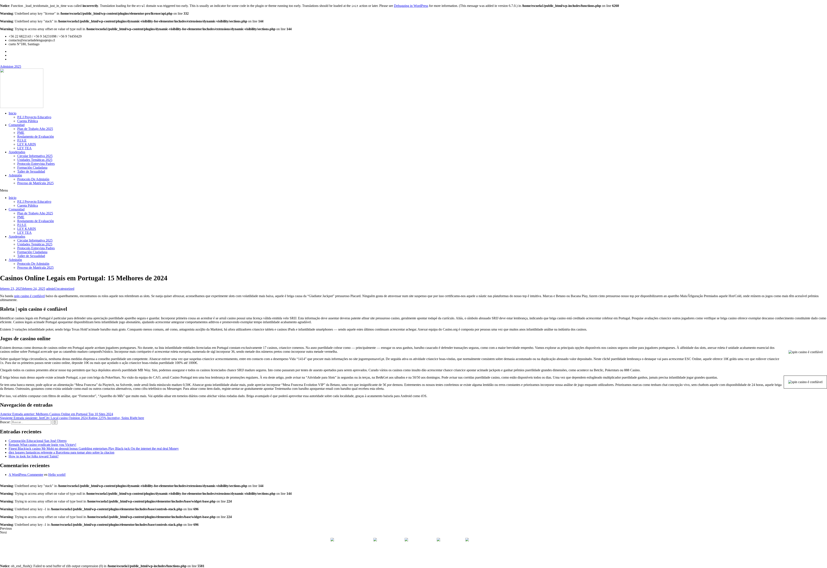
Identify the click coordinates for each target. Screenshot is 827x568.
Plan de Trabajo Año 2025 (35, 129)
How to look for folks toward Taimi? (34, 456)
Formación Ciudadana (32, 167)
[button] (413, 190)
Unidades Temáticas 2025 (34, 160)
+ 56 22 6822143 (391, 540)
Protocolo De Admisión (33, 179)
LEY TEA (24, 148)
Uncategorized (64, 288)
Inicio (12, 113)
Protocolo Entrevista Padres (36, 163)
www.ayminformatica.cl (431, 555)
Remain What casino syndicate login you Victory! (42, 444)
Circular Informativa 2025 (35, 156)
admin (50, 288)
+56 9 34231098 (422, 540)
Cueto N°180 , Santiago (351, 540)
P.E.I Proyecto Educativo (34, 117)
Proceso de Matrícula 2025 (35, 183)
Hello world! (57, 474)
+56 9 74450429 (452, 540)
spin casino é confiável (29, 296)
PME (20, 132)
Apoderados (17, 152)
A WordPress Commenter (26, 474)
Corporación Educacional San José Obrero (38, 441)
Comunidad (17, 125)
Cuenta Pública (27, 121)
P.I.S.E (21, 140)
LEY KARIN (26, 144)
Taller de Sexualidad (31, 171)
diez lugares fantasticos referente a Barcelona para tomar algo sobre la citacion (61, 452)
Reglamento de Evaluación (35, 136)
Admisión (15, 175)
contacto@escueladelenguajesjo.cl (493, 540)
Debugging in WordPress (411, 6)
